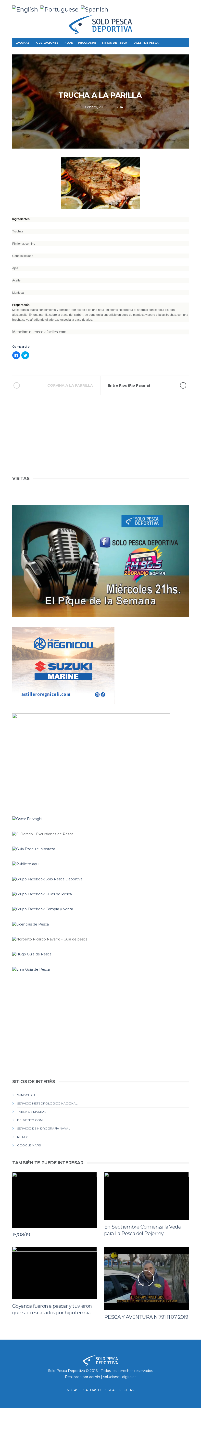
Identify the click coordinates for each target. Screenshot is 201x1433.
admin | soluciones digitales (112, 1377)
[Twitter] (170, 7)
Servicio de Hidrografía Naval (43, 1128)
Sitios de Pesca (114, 42)
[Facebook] (162, 7)
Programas (87, 42)
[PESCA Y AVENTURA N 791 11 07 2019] (146, 1278)
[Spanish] (96, 9)
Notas (72, 1390)
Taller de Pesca (145, 42)
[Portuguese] (60, 9)
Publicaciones (46, 42)
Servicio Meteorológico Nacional (47, 1103)
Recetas (126, 1390)
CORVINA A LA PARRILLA (70, 385)
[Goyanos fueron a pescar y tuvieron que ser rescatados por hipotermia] (54, 1273)
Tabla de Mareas (31, 1112)
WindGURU (26, 1095)
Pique (68, 42)
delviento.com (30, 1120)
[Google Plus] (177, 7)
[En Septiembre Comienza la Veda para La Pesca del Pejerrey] (146, 1196)
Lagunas (22, 42)
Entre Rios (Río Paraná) (129, 385)
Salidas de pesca (98, 1390)
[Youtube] (185, 7)
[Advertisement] (100, 440)
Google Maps (29, 1145)
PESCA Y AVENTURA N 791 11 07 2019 (146, 1317)
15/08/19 (21, 1235)
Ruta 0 (22, 1137)
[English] (26, 9)
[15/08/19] (54, 1200)
